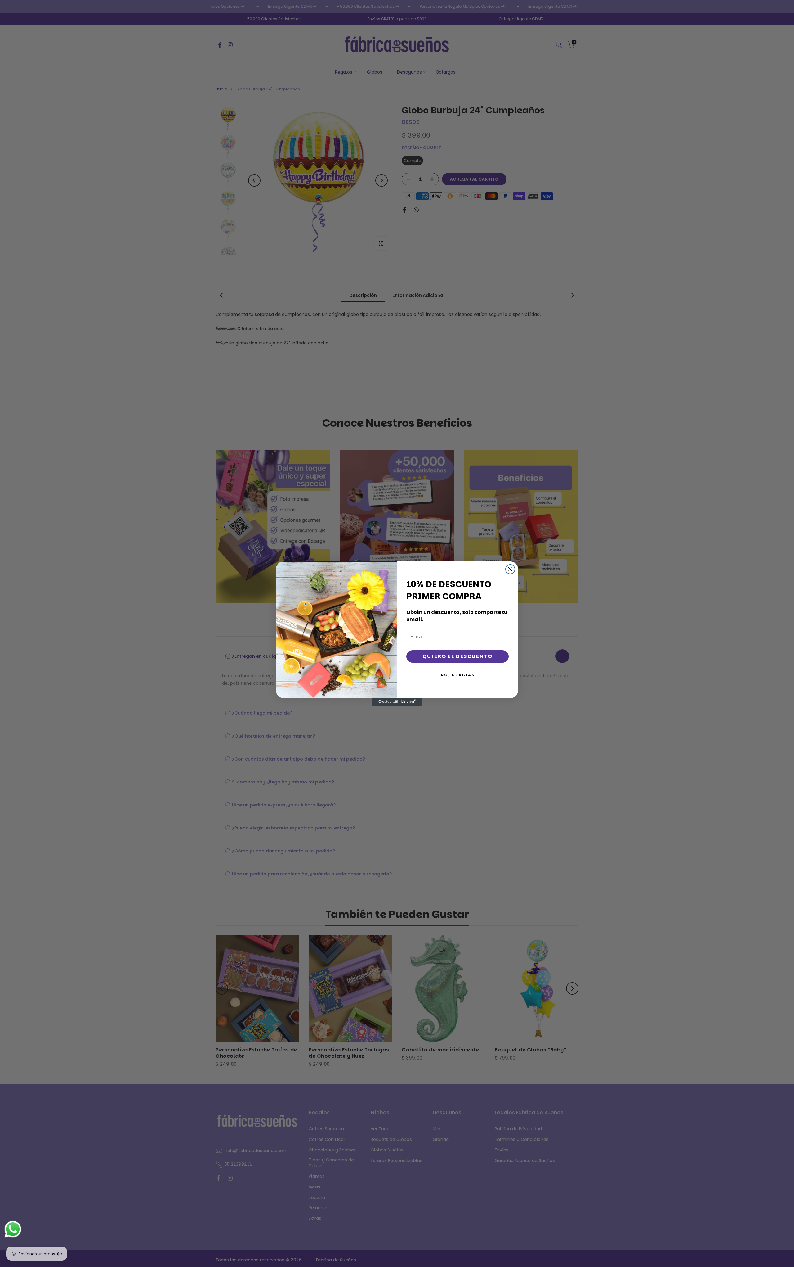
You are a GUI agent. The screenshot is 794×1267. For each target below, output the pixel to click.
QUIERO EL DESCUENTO (457, 656)
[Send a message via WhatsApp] (13, 1229)
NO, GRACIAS (458, 675)
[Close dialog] (510, 569)
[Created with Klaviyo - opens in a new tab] (397, 702)
